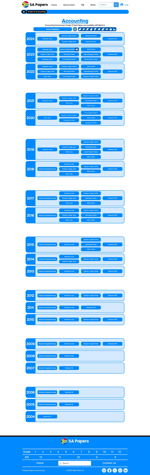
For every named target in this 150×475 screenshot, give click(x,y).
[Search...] (116, 4)
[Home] (24, 11)
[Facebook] (109, 470)
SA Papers (38, 4)
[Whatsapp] (120, 470)
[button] (69, 5)
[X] (115, 470)
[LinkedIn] (125, 470)
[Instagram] (104, 470)
